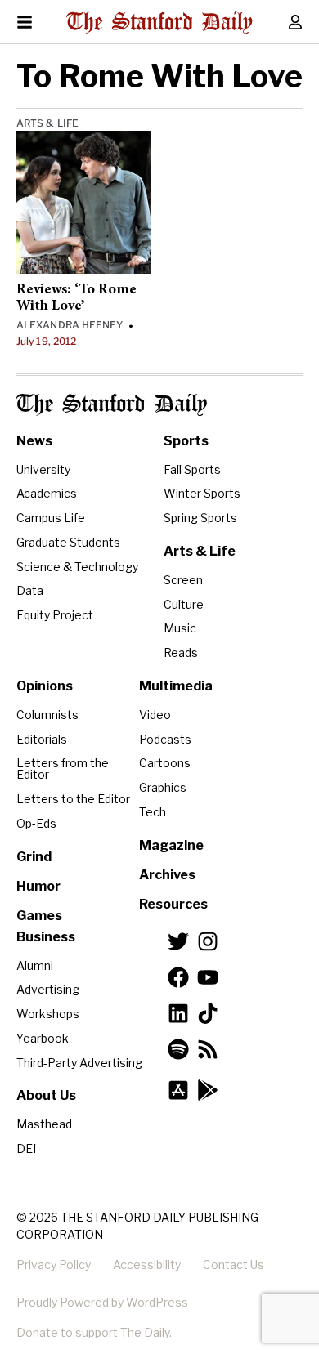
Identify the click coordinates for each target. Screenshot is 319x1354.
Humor (38, 886)
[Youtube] (207, 977)
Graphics (162, 787)
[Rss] (207, 1049)
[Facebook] (178, 977)
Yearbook (42, 1038)
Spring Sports (200, 518)
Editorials (41, 739)
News (34, 441)
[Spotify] (178, 1049)
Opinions (44, 686)
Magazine (171, 845)
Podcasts (165, 739)
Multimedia (176, 686)
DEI (26, 1148)
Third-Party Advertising (79, 1063)
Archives (167, 875)
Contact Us (233, 1264)
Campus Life (50, 518)
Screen (183, 580)
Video (155, 715)
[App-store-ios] (178, 1090)
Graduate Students (68, 542)
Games (39, 915)
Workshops (47, 1014)
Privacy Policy (53, 1264)
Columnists (47, 715)
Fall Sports (192, 469)
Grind (34, 857)
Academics (46, 493)
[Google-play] (207, 1090)
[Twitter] (178, 941)
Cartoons (165, 763)
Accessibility (147, 1264)
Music (180, 628)
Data (29, 590)
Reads (181, 652)
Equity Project (54, 615)
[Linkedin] (178, 1013)
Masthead (44, 1124)
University (43, 469)
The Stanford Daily (111, 405)
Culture (184, 604)
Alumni (34, 965)
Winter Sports (202, 493)
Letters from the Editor (62, 768)
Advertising (47, 989)
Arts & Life (47, 123)
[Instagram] (207, 941)
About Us (46, 1095)
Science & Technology (77, 567)
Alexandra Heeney (70, 325)
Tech (152, 812)
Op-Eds (36, 823)
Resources (173, 904)
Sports (186, 441)
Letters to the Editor (73, 799)
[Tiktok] (207, 1013)
